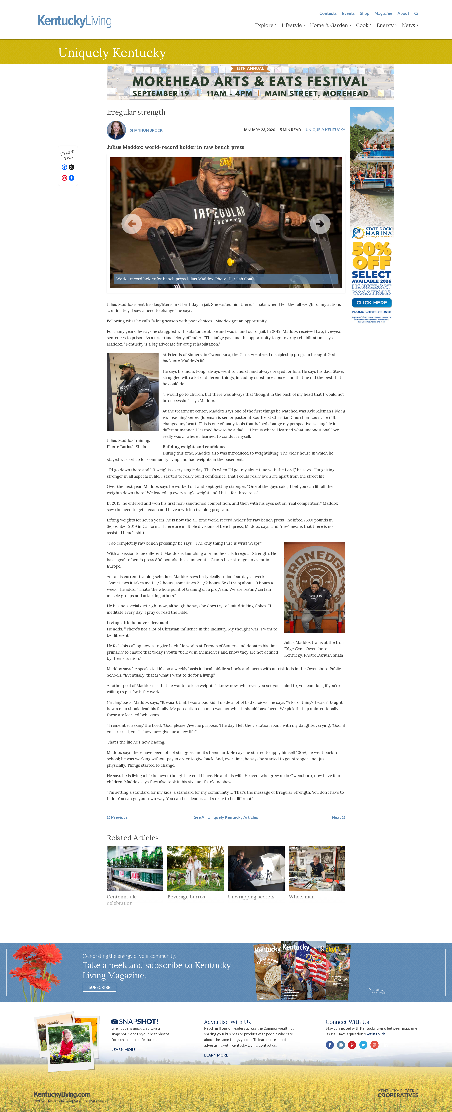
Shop (364, 13)
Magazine (383, 13)
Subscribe (99, 987)
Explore (264, 25)
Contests (328, 13)
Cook (362, 25)
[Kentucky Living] (76, 20)
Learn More (123, 1049)
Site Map (98, 1101)
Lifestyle (291, 25)
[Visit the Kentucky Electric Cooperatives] (398, 1093)
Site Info (81, 1101)
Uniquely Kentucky (325, 130)
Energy (385, 25)
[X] (71, 167)
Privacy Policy (59, 1101)
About (403, 13)
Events (348, 13)
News (408, 25)
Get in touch (375, 1034)
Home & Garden (329, 25)
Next (337, 817)
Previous (119, 817)
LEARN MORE (216, 1055)
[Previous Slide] (131, 224)
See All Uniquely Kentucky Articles (226, 817)
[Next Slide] (320, 224)
